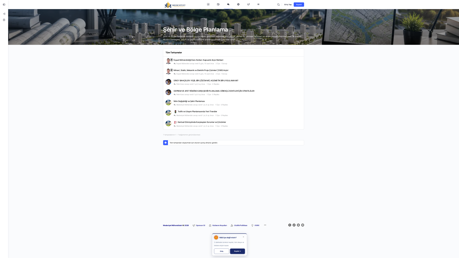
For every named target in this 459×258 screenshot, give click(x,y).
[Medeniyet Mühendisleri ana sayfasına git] (175, 4)
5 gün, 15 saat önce (206, 63)
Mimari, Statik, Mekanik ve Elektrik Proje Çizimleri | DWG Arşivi (201, 70)
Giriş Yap (288, 4)
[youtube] (302, 225)
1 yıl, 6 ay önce (199, 84)
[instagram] (298, 225)
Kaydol (299, 4)
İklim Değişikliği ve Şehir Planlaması (189, 101)
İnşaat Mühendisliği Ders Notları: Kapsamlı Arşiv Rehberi (198, 60)
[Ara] (278, 4)
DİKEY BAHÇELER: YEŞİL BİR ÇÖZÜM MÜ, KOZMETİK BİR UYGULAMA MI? (206, 80)
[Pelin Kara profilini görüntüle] (168, 82)
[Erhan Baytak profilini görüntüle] (168, 61)
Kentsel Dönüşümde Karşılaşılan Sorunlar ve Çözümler (201, 122)
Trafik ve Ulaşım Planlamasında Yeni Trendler (197, 111)
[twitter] (294, 225)
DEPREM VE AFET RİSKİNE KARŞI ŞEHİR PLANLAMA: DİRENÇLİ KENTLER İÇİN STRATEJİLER (214, 91)
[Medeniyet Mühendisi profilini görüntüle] (168, 102)
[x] (289, 225)
